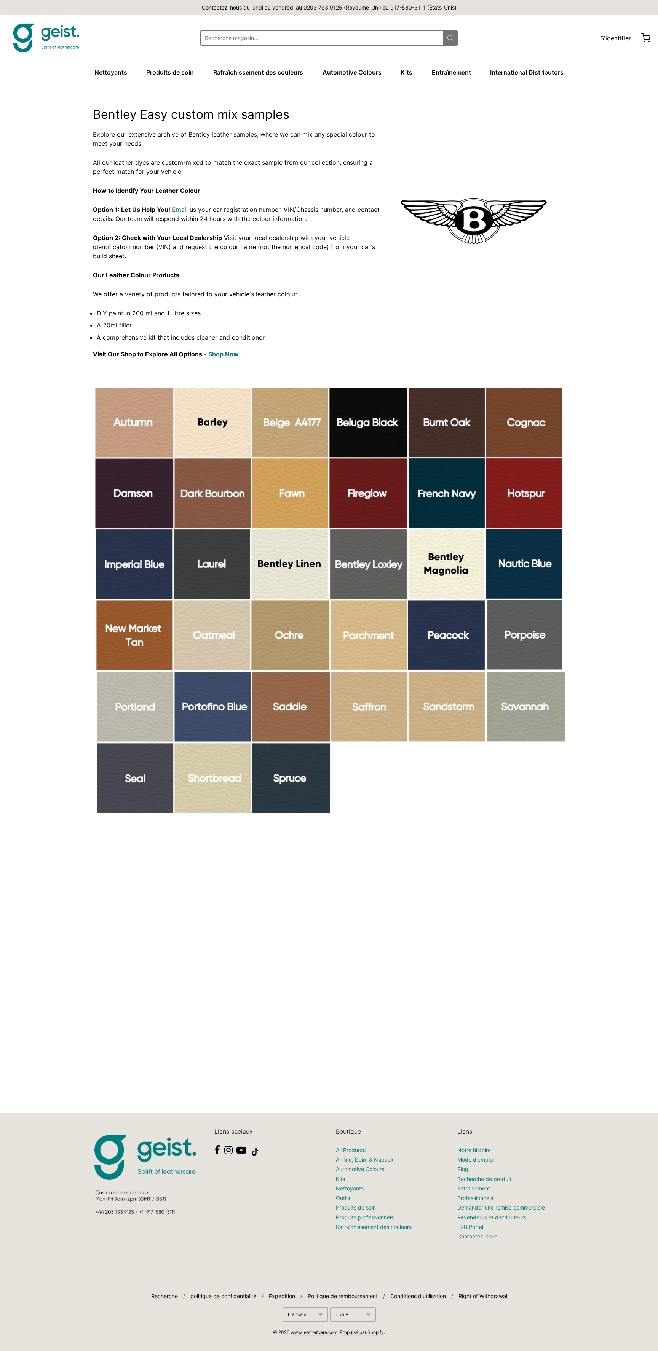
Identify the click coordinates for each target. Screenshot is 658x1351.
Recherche (164, 1296)
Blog (462, 1169)
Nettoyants (110, 72)
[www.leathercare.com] (46, 38)
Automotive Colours (352, 72)
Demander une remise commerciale (501, 1207)
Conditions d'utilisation (418, 1296)
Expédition (282, 1296)
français (297, 1314)
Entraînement (451, 72)
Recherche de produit (484, 1179)
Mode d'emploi (475, 1159)
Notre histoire (474, 1150)
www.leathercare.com (314, 1332)
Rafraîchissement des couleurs (258, 72)
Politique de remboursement (343, 1296)
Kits (406, 72)
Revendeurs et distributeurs (491, 1217)
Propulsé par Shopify (362, 1332)
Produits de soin (170, 72)
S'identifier (615, 38)
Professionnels (475, 1198)
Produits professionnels (365, 1217)
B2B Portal (470, 1227)
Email (180, 209)
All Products (351, 1150)
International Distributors (527, 72)
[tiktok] (255, 1152)
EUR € (342, 1314)
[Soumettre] (450, 38)
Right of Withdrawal (482, 1296)
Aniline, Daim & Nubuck (365, 1159)
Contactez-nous (477, 1236)
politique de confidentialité (223, 1296)
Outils (343, 1198)
